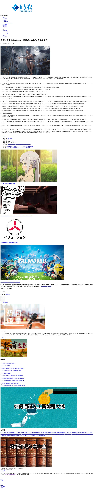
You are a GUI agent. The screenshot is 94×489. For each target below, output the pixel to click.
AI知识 (4, 20)
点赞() (3, 136)
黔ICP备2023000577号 (8, 469)
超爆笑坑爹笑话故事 (5, 365)
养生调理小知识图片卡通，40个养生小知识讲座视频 (12, 368)
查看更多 (3, 337)
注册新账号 (5, 302)
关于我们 (5, 26)
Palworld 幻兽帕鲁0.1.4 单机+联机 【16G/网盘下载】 (10, 282)
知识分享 (5, 18)
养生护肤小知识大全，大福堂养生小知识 (10, 383)
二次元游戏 (5, 21)
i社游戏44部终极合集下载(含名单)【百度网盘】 (9, 242)
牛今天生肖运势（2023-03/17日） (8, 363)
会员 (5, 30)
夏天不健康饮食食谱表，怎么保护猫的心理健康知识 (12, 380)
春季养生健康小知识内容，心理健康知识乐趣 (11, 370)
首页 (4, 17)
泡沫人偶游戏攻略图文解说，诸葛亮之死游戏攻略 (18, 147)
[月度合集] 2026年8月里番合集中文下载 (8, 183)
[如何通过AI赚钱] (39, 427)
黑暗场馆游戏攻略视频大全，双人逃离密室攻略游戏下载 (20, 146)
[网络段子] (23, 328)
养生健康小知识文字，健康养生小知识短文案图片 (12, 375)
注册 (7, 33)
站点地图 (3, 470)
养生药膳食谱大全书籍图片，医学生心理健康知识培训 (13, 385)
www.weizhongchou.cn (46, 286)
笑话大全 (5, 25)
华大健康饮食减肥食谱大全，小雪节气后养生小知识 (12, 378)
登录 (7, 31)
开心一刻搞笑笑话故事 (6, 373)
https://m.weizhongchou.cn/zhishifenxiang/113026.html (19, 144)
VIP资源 (5, 24)
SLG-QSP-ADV (9, 22)
